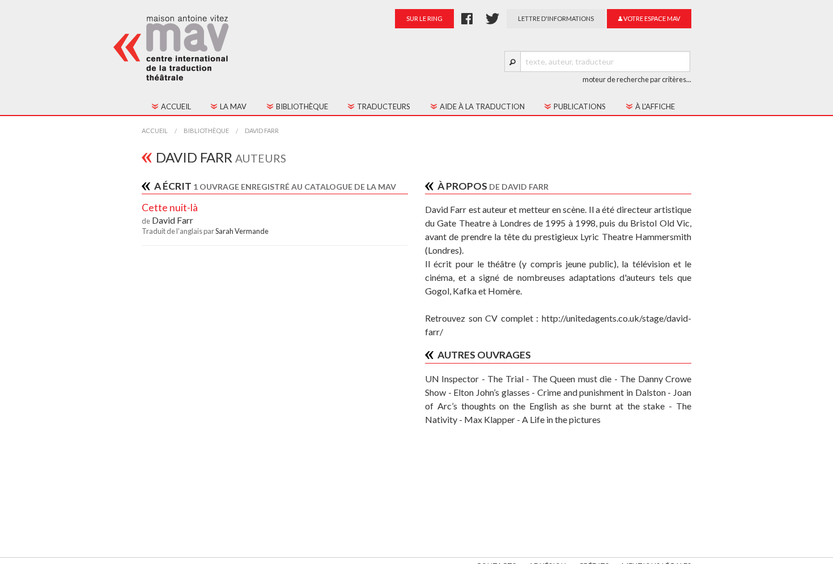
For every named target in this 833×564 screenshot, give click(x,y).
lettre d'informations (556, 18)
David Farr (262, 130)
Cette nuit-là (170, 207)
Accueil (155, 130)
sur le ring (424, 18)
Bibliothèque (206, 130)
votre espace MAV (651, 18)
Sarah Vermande (242, 231)
